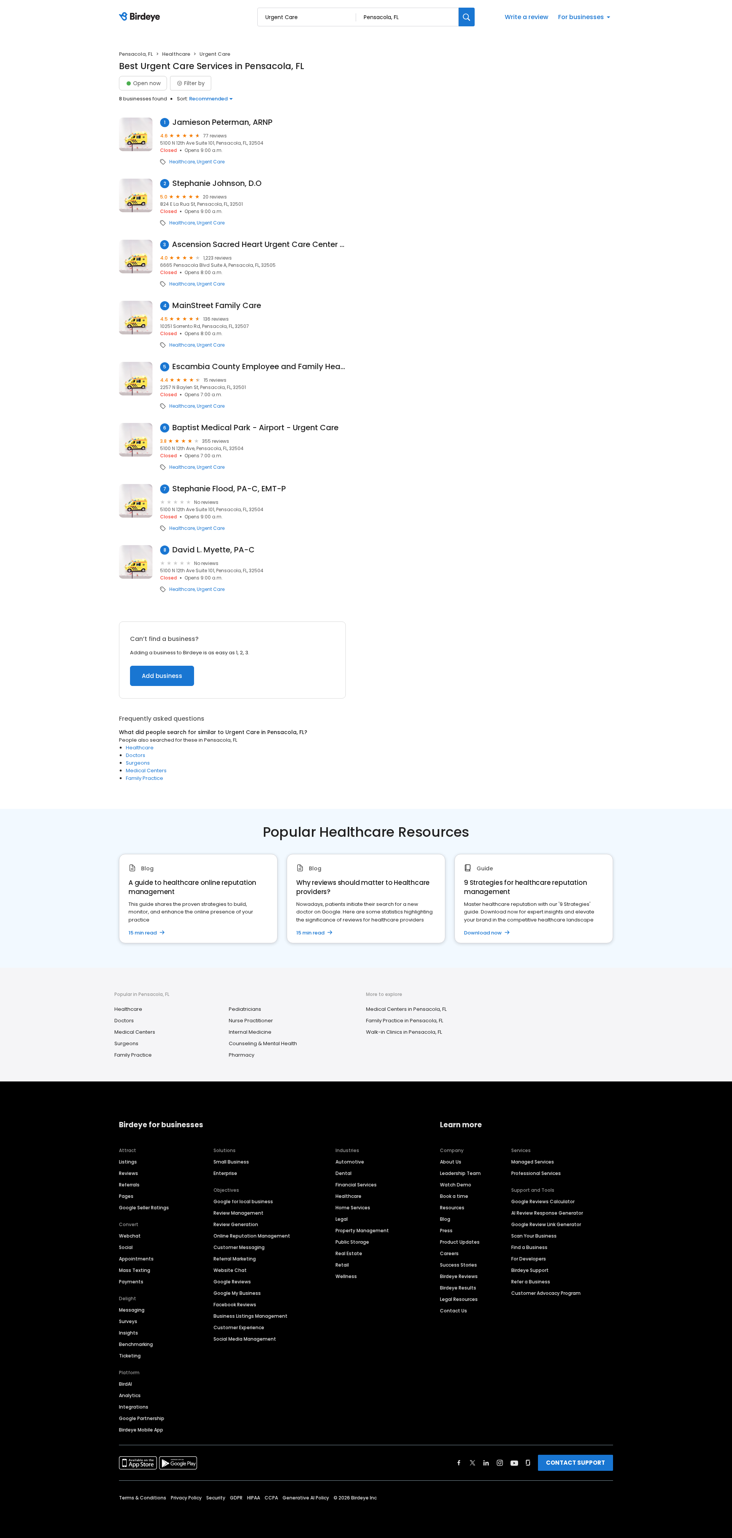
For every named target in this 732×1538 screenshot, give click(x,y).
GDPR (236, 1497)
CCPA (271, 1497)
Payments (131, 1281)
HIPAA (253, 1497)
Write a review (526, 17)
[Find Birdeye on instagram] (500, 1463)
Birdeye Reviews (459, 1276)
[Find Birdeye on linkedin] (486, 1463)
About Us (450, 1162)
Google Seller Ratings (144, 1207)
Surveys (128, 1321)
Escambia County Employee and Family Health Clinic (259, 366)
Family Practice (144, 778)
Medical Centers (146, 770)
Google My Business (237, 1293)
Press (446, 1230)
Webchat (130, 1236)
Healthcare (176, 54)
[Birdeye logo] (141, 17)
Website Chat (230, 1270)
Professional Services (536, 1173)
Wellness (346, 1276)
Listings (128, 1162)
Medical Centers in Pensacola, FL (406, 1009)
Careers (449, 1253)
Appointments (136, 1259)
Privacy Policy (186, 1497)
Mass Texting (134, 1270)
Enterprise (225, 1173)
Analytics (130, 1395)
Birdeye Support (530, 1270)
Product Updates (460, 1242)
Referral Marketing (235, 1259)
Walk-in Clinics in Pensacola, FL (404, 1032)
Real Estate (349, 1253)
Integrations (133, 1407)
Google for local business (243, 1201)
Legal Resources (459, 1299)
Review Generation (236, 1224)
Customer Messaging (239, 1247)
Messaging (131, 1310)
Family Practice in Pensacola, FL (404, 1020)
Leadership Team (460, 1173)
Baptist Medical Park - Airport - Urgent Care (255, 428)
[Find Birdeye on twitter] (472, 1463)
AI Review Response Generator (547, 1213)
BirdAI (125, 1384)
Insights (128, 1333)
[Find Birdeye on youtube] (514, 1463)
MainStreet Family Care (216, 305)
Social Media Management (245, 1339)
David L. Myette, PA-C (213, 550)
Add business (162, 676)
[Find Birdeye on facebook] (459, 1463)
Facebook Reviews (235, 1304)
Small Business (231, 1162)
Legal (342, 1219)
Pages (126, 1196)
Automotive (350, 1162)
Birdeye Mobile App (141, 1430)
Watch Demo (455, 1184)
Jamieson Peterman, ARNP (222, 122)
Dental (344, 1173)
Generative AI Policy (306, 1497)
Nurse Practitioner (251, 1020)
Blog (445, 1219)
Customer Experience (239, 1327)
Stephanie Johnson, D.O (217, 183)
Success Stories (458, 1265)
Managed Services (532, 1162)
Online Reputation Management (252, 1236)
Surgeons (138, 763)
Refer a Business (530, 1281)
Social (126, 1247)
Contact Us (453, 1310)
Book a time (454, 1196)
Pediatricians (245, 1009)
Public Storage (352, 1242)
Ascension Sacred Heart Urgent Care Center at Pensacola (259, 244)
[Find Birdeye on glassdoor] (528, 1463)
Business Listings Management (250, 1316)
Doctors (135, 755)
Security (215, 1497)
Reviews (128, 1173)
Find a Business (529, 1247)
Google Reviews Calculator (543, 1201)
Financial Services (356, 1184)
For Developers (528, 1259)
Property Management (362, 1230)
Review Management (238, 1213)
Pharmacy (241, 1055)
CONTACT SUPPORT (575, 1463)
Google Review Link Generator (546, 1224)
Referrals (129, 1184)
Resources (452, 1207)
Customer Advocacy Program (546, 1293)
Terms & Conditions (142, 1497)
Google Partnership (141, 1418)
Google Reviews (232, 1281)
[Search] (467, 17)
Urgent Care (211, 162)
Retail (342, 1265)
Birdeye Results (458, 1288)
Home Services (353, 1207)
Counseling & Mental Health (263, 1043)
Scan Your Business (534, 1236)
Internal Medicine (250, 1032)
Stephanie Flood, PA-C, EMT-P (229, 489)
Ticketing (130, 1355)
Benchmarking (136, 1344)
